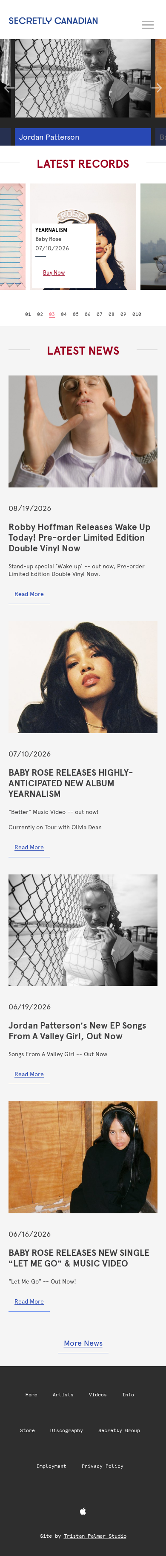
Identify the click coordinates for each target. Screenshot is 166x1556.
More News (83, 1342)
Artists (63, 1395)
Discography (66, 1430)
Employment (51, 1466)
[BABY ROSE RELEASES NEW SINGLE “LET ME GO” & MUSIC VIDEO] (83, 1157)
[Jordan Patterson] (83, 73)
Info (128, 1395)
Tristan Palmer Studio (95, 1536)
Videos (98, 1395)
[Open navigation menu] (148, 23)
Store (27, 1430)
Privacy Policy (102, 1466)
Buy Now (54, 272)
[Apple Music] (83, 1511)
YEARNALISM (51, 230)
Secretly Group (119, 1430)
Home (31, 1395)
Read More (29, 594)
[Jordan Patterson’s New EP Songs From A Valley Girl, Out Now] (83, 930)
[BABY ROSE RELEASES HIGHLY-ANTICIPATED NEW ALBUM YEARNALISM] (83, 677)
